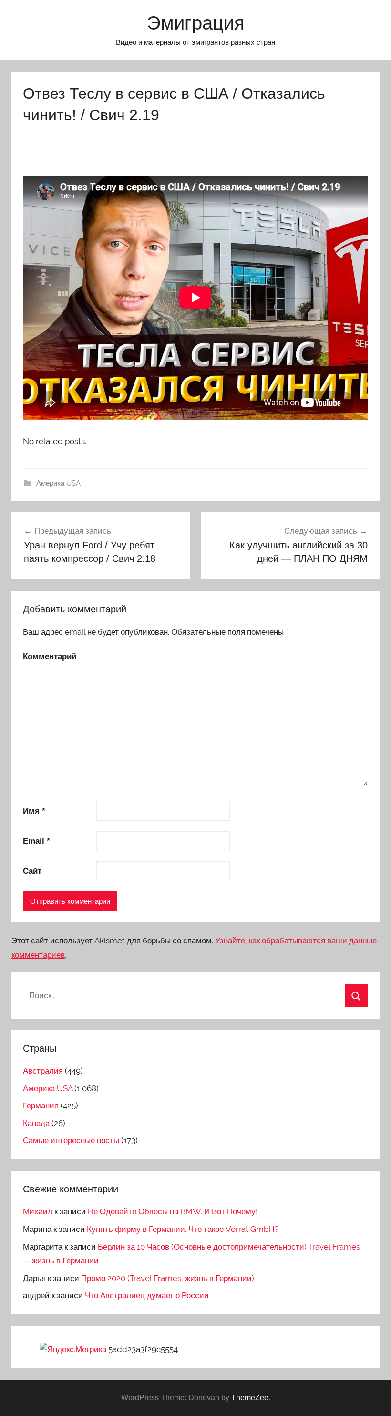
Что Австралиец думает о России (147, 1295)
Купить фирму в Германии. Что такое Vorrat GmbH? (182, 1229)
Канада (36, 1123)
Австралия (43, 1070)
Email (36, 841)
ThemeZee (249, 1398)
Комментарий (49, 656)
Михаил (37, 1211)
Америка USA (58, 483)
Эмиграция (196, 22)
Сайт (32, 871)
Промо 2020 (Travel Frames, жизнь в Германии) (167, 1278)
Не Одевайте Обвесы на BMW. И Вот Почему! (172, 1211)
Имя (34, 811)
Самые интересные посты (71, 1140)
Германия (41, 1105)
